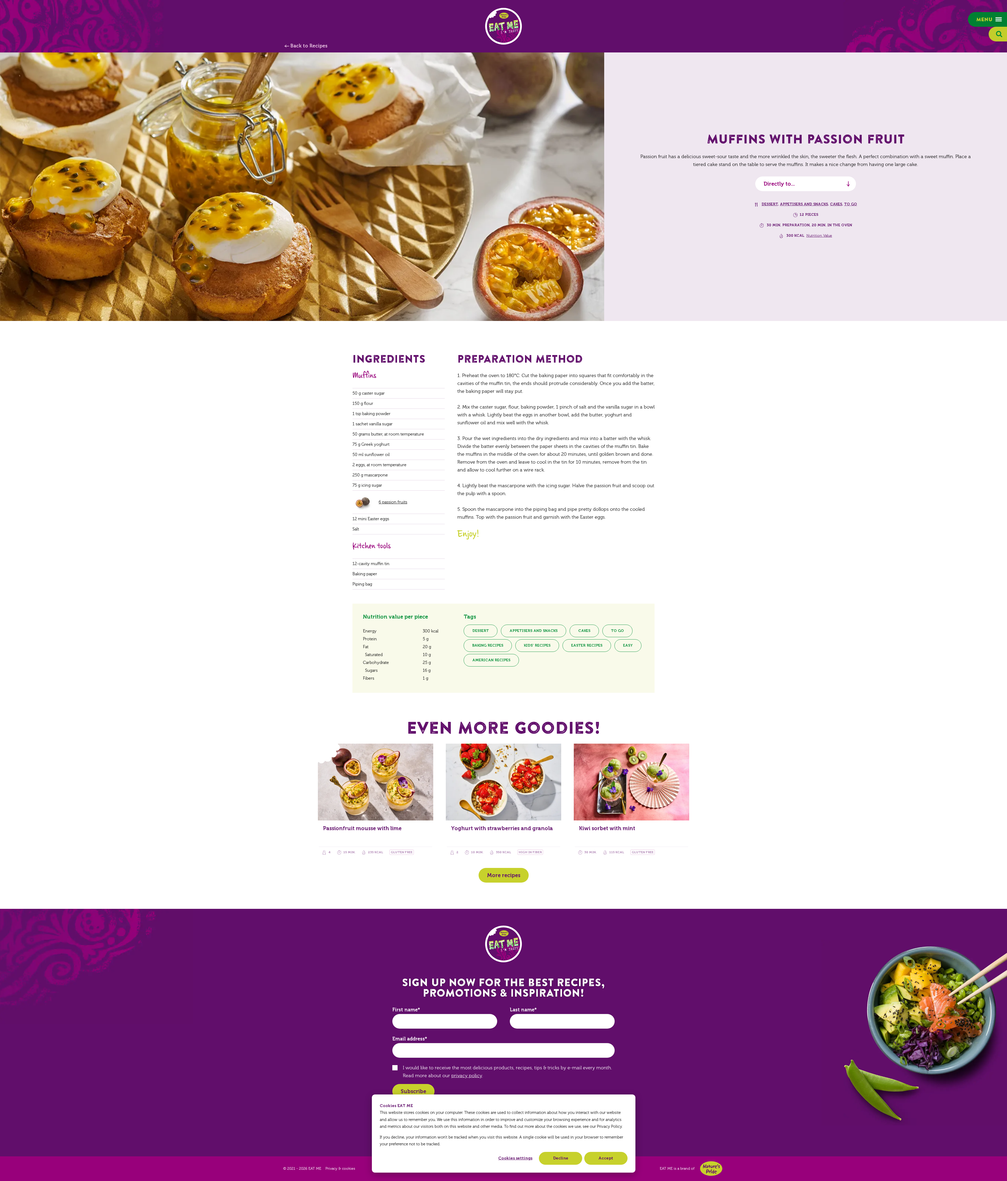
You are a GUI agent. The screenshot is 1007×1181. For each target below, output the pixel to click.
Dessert (770, 204)
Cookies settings (515, 1158)
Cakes (836, 204)
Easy (628, 645)
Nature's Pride (711, 1168)
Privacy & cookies (340, 1169)
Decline (560, 1158)
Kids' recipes (537, 645)
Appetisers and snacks (804, 204)
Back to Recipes (309, 46)
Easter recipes (586, 645)
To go (850, 204)
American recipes (491, 660)
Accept (605, 1158)
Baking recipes (487, 645)
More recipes (503, 875)
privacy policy (466, 1075)
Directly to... (779, 184)
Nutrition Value (819, 236)
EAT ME (503, 26)
